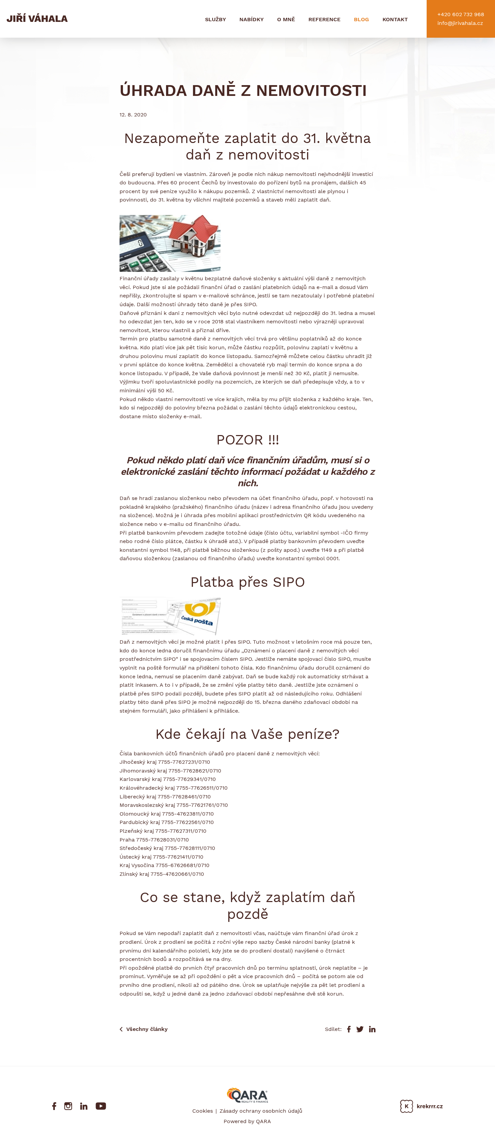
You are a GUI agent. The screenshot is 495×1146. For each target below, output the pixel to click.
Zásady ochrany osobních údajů (261, 1111)
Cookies (202, 1111)
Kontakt (395, 19)
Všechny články (147, 1029)
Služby (215, 19)
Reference (324, 19)
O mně (286, 19)
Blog (361, 19)
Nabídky (251, 19)
